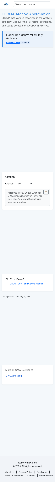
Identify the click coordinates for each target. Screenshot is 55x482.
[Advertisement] (27, 79)
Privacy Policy (25, 472)
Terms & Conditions (13, 475)
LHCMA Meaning (14, 375)
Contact (31, 475)
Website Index (46, 475)
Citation (9, 183)
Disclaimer (42, 472)
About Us (9, 472)
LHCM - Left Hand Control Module (26, 283)
